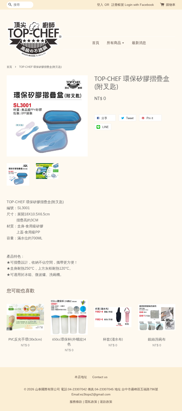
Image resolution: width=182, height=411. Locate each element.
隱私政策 (91, 401)
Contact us (99, 377)
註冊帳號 (117, 4)
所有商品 (114, 43)
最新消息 (139, 43)
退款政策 (106, 401)
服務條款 (76, 401)
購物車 (170, 4)
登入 (100, 4)
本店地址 (81, 377)
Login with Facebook (139, 4)
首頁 (95, 43)
